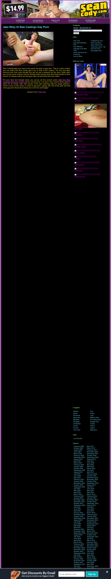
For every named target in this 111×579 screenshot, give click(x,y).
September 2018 (79, 553)
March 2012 (91, 531)
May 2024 (77, 461)
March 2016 (91, 468)
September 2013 (92, 503)
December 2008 (92, 566)
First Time (42, 92)
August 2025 (78, 450)
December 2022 (79, 483)
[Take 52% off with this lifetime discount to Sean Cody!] (55, 18)
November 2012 (92, 520)
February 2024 (79, 465)
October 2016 (91, 455)
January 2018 (78, 559)
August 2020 (78, 520)
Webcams (93, 430)
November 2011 (92, 533)
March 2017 (91, 448)
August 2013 (91, 505)
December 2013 (92, 500)
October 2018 (78, 551)
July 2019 (77, 537)
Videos (92, 426)
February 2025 (79, 455)
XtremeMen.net (96, 51)
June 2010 (90, 553)
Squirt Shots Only (97, 45)
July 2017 (77, 566)
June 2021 (77, 509)
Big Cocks (76, 417)
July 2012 (90, 527)
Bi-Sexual (76, 415)
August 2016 (91, 459)
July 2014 (90, 487)
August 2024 (78, 459)
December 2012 (92, 518)
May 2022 (77, 490)
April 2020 (77, 527)
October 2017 (78, 562)
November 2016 (92, 453)
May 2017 (90, 446)
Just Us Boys (77, 56)
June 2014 (90, 489)
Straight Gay (94, 421)
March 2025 (78, 453)
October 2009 (91, 561)
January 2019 (78, 546)
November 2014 (92, 479)
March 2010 (91, 557)
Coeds (75, 426)
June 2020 (77, 524)
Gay (91, 411)
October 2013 (91, 501)
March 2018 (78, 557)
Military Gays (94, 417)
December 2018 (79, 548)
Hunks (92, 413)
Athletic (75, 411)
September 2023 (79, 470)
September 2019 (79, 533)
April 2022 (77, 492)
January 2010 (91, 559)
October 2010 (91, 548)
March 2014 (91, 494)
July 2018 (77, 555)
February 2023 (79, 479)
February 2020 (79, 529)
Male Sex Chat (55, 20)
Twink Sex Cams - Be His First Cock (98, 48)
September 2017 (79, 564)
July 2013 (90, 507)
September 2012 (92, 524)
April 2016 (90, 466)
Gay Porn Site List (38, 20)
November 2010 (92, 546)
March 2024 (78, 463)
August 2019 (78, 535)
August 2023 (78, 472)
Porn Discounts (95, 419)
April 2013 (90, 511)
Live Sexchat (77, 438)
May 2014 (90, 490)
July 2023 (77, 474)
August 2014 (91, 485)
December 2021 (79, 500)
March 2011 (91, 540)
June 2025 (77, 452)
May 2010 (90, 555)
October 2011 (91, 535)
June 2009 (90, 562)
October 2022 (78, 485)
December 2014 (92, 477)
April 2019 (77, 540)
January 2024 (78, 466)
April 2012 (90, 529)
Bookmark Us (85, 28)
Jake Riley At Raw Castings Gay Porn (26, 27)
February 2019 (79, 544)
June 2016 (90, 463)
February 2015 (92, 474)
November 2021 (79, 501)
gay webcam (78, 46)
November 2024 (79, 457)
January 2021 (78, 513)
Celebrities (77, 424)
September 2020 (79, 518)
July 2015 (90, 470)
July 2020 (77, 522)
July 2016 (90, 461)
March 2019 (78, 542)
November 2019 (79, 531)
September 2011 (92, 537)
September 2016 (92, 457)
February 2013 (92, 514)
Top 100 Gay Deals (90, 20)
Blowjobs (76, 419)
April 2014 (90, 492)
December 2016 (92, 452)
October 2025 (78, 448)
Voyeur (92, 428)
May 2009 (90, 564)
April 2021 (77, 511)
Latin (92, 415)
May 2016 (90, 465)
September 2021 (79, 505)
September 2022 (79, 487)
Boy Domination (73, 20)
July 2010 (90, 551)
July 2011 (90, 538)
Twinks (92, 424)
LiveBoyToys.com (97, 41)
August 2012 (91, 525)
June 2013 (90, 509)
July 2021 (77, 507)
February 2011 (92, 542)
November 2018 (79, 549)
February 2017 (92, 450)
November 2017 (79, 561)
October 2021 (78, 503)
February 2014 (92, 496)
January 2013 (91, 516)
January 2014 (91, 498)
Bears (75, 413)
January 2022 (78, 498)
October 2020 (78, 516)
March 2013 (91, 513)
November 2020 (79, 514)
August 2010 (91, 549)
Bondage (76, 421)
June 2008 (90, 568)
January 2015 (91, 476)
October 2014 (91, 481)
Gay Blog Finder (20, 20)
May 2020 (77, 525)
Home (75, 28)
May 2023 (77, 477)
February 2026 (79, 446)
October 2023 (78, 468)
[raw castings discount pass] (28, 65)
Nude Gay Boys (96, 43)
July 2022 (77, 489)
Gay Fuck (76, 41)
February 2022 (79, 496)
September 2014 (92, 483)
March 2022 (78, 494)
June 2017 (77, 568)
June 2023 (77, 476)
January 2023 (78, 481)
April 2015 (90, 472)
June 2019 (77, 538)
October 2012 (91, 522)
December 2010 (92, 544)
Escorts (75, 428)
